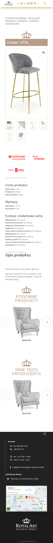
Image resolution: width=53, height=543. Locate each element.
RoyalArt (34, 18)
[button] (43, 52)
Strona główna (15, 18)
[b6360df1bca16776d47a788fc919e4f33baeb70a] (16, 172)
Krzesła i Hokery (16, 21)
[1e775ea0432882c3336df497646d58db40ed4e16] (26, 162)
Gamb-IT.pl (31, 541)
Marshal (26, 340)
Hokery (34, 21)
